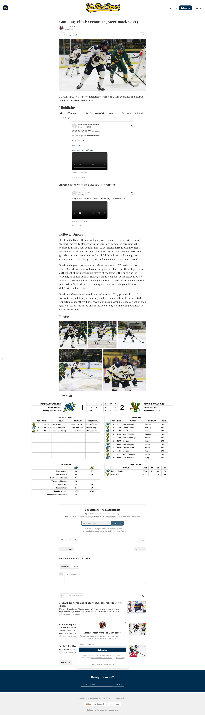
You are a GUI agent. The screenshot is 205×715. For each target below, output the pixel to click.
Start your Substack (96, 704)
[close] (125, 622)
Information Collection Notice (101, 658)
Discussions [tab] (77, 596)
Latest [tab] (68, 596)
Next (138, 549)
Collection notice (119, 698)
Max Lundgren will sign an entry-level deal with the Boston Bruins (90, 604)
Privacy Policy (120, 658)
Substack (90, 710)
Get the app (114, 704)
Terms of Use (114, 655)
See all (64, 662)
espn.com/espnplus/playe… (83, 150)
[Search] (170, 7)
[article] (102, 610)
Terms (108, 698)
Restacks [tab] (75, 566)
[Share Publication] (175, 7)
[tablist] (69, 566)
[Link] (56, 107)
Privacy (102, 698)
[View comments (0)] (70, 34)
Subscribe (185, 8)
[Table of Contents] (2, 357)
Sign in (198, 8)
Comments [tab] (65, 566)
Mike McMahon (70, 27)
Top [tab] (62, 596)
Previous (68, 549)
